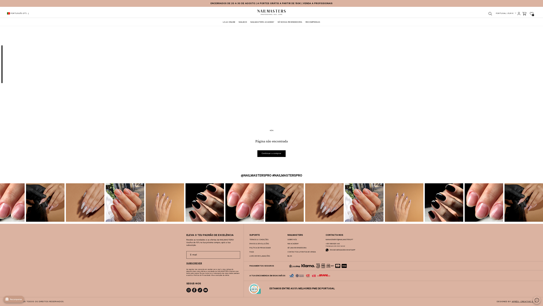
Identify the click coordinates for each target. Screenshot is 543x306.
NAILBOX (243, 22)
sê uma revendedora (296, 248)
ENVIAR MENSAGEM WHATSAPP (342, 250)
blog (289, 256)
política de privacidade (260, 248)
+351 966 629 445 (333, 244)
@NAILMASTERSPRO (256, 176)
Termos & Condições (258, 240)
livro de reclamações (259, 256)
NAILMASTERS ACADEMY (262, 22)
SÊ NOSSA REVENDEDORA (290, 22)
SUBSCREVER (194, 263)
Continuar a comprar (271, 154)
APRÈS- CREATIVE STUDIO (526, 302)
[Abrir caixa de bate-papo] (537, 300)
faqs (251, 252)
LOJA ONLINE (229, 22)
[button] (490, 13)
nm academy (293, 244)
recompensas (313, 22)
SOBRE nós (292, 240)
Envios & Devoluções (259, 244)
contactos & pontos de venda (301, 252)
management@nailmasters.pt (339, 240)
